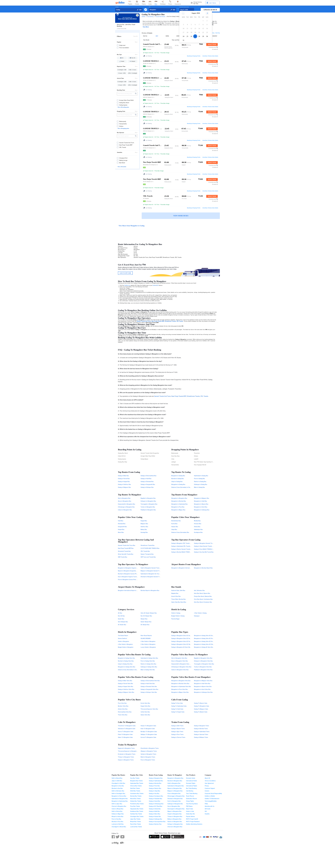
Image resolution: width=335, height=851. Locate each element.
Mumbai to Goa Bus (117, 788)
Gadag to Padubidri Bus (155, 798)
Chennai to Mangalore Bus (175, 826)
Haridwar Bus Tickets (136, 814)
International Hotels (191, 781)
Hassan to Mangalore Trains (126, 760)
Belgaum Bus (144, 523)
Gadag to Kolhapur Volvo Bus (149, 692)
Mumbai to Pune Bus (117, 821)
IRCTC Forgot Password (193, 821)
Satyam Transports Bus (147, 554)
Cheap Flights (190, 801)
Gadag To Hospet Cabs (177, 712)
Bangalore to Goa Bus (118, 786)
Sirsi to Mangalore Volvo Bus (179, 658)
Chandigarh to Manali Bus (119, 826)
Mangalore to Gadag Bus (178, 484)
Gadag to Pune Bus (154, 786)
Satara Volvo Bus (145, 715)
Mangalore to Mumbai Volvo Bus (180, 683)
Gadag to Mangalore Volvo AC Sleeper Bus (183, 644)
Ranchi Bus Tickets (135, 824)
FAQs (206, 804)
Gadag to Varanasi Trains (201, 734)
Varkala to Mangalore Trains (148, 754)
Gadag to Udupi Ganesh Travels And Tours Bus (207, 546)
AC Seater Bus (122, 624)
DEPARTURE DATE (184, 7)
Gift (206, 811)
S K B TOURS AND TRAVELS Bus (150, 548)
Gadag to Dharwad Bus (147, 481)
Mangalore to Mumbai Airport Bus (203, 568)
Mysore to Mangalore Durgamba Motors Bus (130, 571)
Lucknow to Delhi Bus (118, 824)
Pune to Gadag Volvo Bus (148, 661)
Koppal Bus (144, 521)
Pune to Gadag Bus (199, 478)
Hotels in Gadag (175, 613)
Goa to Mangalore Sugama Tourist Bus (128, 576)
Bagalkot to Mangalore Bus (148, 498)
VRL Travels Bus (145, 551)
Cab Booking (189, 791)
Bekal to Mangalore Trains (148, 757)
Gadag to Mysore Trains (178, 728)
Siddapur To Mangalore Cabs (149, 734)
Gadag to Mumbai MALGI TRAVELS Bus (182, 552)
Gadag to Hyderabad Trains (201, 731)
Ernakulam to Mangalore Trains (126, 754)
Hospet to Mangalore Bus (175, 814)
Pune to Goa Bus (116, 819)
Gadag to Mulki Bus (154, 811)
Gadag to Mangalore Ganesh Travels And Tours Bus (208, 543)
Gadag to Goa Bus (154, 793)
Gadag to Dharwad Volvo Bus (149, 686)
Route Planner (190, 796)
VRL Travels (179, 321)
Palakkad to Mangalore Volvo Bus (203, 670)
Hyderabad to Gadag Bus (201, 475)
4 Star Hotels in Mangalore (125, 644)
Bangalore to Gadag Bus (178, 475)
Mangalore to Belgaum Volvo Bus (203, 680)
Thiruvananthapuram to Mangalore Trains (129, 751)
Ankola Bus (197, 526)
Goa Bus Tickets (134, 778)
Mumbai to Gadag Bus (177, 478)
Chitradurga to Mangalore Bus (126, 507)
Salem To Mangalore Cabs (125, 737)
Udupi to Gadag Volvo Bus (125, 664)
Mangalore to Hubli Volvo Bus (202, 683)
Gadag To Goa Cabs (177, 703)
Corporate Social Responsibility (213, 793)
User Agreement (209, 783)
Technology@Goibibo (211, 801)
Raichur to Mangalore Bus (175, 821)
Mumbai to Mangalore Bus (175, 781)
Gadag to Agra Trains (177, 731)
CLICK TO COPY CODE (125, 273)
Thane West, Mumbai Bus (178, 599)
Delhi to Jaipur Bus (117, 804)
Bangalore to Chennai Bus (119, 796)
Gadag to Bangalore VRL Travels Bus (181, 543)
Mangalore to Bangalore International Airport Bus (184, 568)
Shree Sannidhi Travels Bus (125, 554)
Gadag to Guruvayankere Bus (157, 821)
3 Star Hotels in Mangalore (148, 641)
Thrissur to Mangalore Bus (175, 816)
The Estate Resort (123, 635)
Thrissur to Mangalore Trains (126, 757)
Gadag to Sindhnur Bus (124, 484)
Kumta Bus (174, 523)
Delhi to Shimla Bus (117, 811)
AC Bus (120, 613)
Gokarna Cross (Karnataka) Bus (180, 532)
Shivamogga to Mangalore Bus (176, 796)
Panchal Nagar (175, 619)
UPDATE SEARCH (210, 10)
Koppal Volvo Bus (145, 706)
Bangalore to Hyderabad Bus (120, 801)
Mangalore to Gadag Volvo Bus (126, 667)
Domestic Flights (190, 783)
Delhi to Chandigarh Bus (118, 793)
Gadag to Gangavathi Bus (148, 484)
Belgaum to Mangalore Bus (175, 791)
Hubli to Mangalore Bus (174, 783)
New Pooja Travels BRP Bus (125, 548)
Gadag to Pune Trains (177, 734)
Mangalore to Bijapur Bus (178, 510)
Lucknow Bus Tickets (136, 826)
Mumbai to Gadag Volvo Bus (126, 661)
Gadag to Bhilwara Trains (201, 737)
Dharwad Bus (121, 523)
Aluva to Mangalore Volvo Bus (179, 661)
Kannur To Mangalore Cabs (125, 731)
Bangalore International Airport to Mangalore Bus (131, 590)
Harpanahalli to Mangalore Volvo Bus (181, 664)
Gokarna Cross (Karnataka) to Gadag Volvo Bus (131, 670)
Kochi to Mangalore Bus (174, 801)
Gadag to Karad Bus (154, 801)
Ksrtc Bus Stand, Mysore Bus (202, 593)
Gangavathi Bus (122, 526)
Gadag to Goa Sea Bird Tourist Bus (203, 552)
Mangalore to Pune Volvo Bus (179, 689)
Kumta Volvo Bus (145, 703)
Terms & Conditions (210, 781)
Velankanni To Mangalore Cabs (126, 728)
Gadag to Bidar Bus (123, 475)
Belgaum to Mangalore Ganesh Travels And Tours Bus (156, 571)
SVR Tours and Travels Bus (148, 557)
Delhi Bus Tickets (135, 788)
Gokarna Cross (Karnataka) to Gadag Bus (183, 487)
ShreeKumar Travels (170, 321)
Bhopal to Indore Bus (117, 816)
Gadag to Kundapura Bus (156, 796)
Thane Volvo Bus (122, 715)
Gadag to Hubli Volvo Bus (148, 683)
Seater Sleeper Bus (146, 622)
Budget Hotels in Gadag (178, 616)
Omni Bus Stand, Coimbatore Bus (203, 599)
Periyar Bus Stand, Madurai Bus (203, 596)
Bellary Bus (144, 529)
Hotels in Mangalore (123, 641)
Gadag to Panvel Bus (124, 478)
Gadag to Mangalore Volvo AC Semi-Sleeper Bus (184, 638)
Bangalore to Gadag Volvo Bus (126, 658)
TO (149, 7)
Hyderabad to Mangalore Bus (176, 786)
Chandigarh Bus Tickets (136, 816)
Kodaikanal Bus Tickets (136, 811)
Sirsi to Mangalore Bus (124, 498)
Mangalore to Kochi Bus (200, 507)
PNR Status (189, 806)
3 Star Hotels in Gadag (200, 613)
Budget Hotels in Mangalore (125, 647)
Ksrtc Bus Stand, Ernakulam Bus (203, 602)
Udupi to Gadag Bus (177, 481)
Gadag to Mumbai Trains (201, 728)
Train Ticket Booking (191, 793)
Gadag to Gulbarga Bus (155, 819)
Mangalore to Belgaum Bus (201, 498)
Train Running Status (192, 804)
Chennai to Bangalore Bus (119, 806)
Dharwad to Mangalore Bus (175, 798)
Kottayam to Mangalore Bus (148, 501)
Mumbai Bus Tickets (135, 796)
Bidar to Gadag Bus (199, 487)
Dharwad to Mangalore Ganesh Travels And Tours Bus (156, 576)
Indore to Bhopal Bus (117, 809)
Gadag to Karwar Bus (155, 816)
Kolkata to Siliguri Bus (118, 814)
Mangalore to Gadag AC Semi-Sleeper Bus (206, 647)
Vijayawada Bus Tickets (136, 809)
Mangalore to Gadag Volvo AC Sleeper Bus (206, 644)
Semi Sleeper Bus (123, 622)
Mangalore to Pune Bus (177, 507)
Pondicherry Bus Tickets (137, 804)
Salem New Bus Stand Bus (178, 602)
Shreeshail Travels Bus (124, 551)
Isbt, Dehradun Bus (199, 590)
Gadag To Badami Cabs (200, 712)
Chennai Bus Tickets (136, 786)
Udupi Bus (174, 529)
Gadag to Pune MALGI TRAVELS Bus (204, 549)
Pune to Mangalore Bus (174, 793)
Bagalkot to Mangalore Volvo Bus (203, 658)
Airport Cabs (189, 809)
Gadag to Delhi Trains (177, 726)
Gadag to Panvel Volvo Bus (125, 683)
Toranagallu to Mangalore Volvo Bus (204, 664)
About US (207, 778)
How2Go (207, 814)
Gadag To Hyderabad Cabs (179, 706)
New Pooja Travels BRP (158, 321)
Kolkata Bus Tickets (135, 801)
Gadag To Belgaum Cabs (201, 709)
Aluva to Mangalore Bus (124, 501)
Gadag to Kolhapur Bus (147, 487)
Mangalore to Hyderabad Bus (179, 504)
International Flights (191, 786)
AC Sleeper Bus (145, 624)
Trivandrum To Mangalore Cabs (126, 726)
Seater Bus (121, 619)
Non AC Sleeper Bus (146, 616)
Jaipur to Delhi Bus (117, 781)
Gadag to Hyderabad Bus (156, 781)
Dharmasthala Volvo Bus (124, 712)
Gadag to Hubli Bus (146, 478)
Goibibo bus (127, 285)
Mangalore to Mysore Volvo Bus (203, 686)
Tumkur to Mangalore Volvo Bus (203, 667)
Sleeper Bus (144, 619)
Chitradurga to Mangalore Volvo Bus (181, 667)
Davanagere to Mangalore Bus (176, 809)
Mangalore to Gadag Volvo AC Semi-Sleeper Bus (207, 638)
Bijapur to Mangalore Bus (174, 811)
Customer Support (210, 788)
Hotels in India (190, 811)
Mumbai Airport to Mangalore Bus (150, 590)
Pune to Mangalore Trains (148, 760)
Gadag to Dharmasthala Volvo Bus (150, 680)
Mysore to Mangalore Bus (175, 788)
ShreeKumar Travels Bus (147, 545)
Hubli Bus (120, 521)
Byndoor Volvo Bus (123, 706)
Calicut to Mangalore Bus (125, 510)
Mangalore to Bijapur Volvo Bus (180, 692)
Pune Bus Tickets (135, 806)
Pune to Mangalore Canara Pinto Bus (128, 579)
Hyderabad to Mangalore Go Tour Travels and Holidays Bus (157, 574)
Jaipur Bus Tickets (135, 819)
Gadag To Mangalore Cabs (201, 706)
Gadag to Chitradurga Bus (156, 804)
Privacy (207, 786)
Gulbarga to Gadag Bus (200, 484)
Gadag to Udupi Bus (154, 791)
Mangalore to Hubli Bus (200, 501)
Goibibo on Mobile (210, 796)
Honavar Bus (197, 523)
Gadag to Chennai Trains (178, 737)
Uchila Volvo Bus (145, 712)
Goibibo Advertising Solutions (194, 824)
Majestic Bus (174, 593)
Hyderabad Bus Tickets (136, 783)
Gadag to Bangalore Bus (156, 778)
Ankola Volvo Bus (122, 709)
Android (154, 285)
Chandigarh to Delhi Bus (118, 783)
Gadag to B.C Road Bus (155, 806)
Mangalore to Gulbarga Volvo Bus (203, 692)
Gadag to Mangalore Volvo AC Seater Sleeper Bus (185, 635)
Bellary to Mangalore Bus (174, 819)
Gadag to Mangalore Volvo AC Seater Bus (183, 641)
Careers (207, 791)
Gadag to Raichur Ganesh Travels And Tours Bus (185, 549)
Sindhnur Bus (144, 526)
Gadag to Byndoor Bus (155, 824)
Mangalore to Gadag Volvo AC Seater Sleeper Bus (208, 635)
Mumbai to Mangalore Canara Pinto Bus (129, 574)
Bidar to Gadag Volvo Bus (148, 670)
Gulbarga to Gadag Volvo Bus (149, 667)
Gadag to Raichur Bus (155, 788)
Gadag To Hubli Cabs (177, 709)
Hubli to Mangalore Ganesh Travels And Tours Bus (155, 568)
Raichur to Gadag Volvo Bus (148, 664)
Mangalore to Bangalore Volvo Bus (180, 680)
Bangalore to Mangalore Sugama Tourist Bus (130, 568)
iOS (158, 285)
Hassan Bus (174, 526)
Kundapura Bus (198, 532)
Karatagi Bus (144, 532)
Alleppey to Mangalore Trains (149, 751)
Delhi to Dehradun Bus (118, 791)
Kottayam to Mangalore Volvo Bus (203, 661)
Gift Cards (207, 809)
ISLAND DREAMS (145, 638)
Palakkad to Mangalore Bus (148, 510)
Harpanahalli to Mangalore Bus (126, 504)
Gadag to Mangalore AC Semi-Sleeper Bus (183, 647)
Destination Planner (191, 798)
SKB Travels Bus (122, 557)
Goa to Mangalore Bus (174, 806)
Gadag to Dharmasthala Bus (148, 475)
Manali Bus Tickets (135, 798)
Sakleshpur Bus (198, 529)
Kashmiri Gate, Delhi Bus (178, 590)
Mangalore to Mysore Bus (201, 504)
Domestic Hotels (190, 778)
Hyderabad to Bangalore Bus (120, 798)
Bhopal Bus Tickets (135, 821)
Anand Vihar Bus (176, 596)
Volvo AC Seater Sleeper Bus (149, 613)
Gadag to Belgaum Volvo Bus (126, 692)
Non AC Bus (121, 616)
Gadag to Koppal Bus (124, 481)
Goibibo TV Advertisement (212, 798)
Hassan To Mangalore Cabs (148, 726)
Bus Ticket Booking (191, 788)
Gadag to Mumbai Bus (155, 783)
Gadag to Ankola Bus (155, 809)
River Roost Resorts (146, 635)
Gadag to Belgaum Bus (124, 487)
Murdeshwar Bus (176, 521)
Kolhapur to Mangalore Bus (175, 824)
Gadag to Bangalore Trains (201, 726)
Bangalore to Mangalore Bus (175, 778)
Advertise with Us (209, 806)
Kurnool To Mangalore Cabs (148, 737)
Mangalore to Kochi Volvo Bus (202, 689)
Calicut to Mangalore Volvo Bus (180, 670)
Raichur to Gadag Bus (200, 481)
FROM (116, 7)
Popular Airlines (190, 816)
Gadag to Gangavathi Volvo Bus (149, 689)
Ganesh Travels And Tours (144, 321)
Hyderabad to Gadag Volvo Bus (149, 658)
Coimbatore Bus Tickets (136, 793)
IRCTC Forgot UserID (192, 819)
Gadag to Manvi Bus (154, 814)
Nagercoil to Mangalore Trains (126, 748)
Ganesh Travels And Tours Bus (126, 545)
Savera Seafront (122, 638)
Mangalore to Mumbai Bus (178, 501)
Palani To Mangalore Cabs (125, 734)
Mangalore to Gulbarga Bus (201, 510)
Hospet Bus (121, 529)
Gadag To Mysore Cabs (200, 703)
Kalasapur (197, 616)
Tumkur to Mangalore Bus (148, 507)
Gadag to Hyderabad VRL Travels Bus (181, 546)
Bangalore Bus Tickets (136, 781)
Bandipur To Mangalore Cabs (149, 731)
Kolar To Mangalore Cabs (148, 728)
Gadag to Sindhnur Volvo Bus (126, 689)
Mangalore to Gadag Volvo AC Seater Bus (205, 641)
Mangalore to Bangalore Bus (179, 498)
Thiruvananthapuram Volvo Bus (149, 709)
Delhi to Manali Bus (117, 778)
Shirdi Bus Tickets (135, 791)
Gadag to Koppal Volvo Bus (125, 686)
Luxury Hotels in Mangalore (148, 647)
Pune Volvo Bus (122, 703)
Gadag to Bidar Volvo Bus (125, 680)
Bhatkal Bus (197, 521)
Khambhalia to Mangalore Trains (150, 748)
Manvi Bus (121, 532)
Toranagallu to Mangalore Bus (149, 504)
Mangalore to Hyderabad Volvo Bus (181, 686)
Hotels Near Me (190, 814)
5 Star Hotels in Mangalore (148, 644)
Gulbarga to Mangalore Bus (175, 804)
